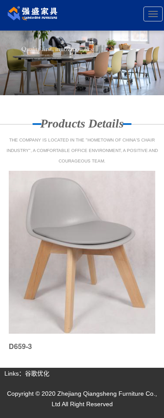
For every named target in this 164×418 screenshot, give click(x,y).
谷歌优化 (37, 373)
